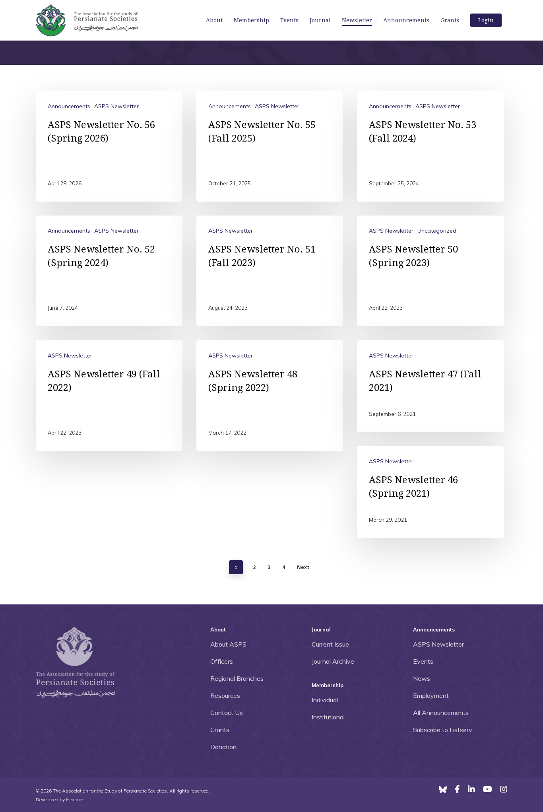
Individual (325, 700)
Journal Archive (333, 661)
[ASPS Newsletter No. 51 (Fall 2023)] (269, 271)
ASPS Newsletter (116, 106)
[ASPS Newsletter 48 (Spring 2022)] (269, 395)
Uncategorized (436, 230)
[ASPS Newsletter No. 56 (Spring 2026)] (109, 146)
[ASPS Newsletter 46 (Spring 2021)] (430, 492)
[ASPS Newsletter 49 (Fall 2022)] (109, 395)
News (421, 678)
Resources (225, 695)
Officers (221, 661)
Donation (223, 747)
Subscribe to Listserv (442, 730)
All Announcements (441, 713)
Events (423, 661)
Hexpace (75, 799)
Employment (431, 695)
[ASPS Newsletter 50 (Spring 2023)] (430, 271)
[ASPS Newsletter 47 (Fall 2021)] (430, 386)
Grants (219, 730)
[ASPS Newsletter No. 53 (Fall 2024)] (430, 146)
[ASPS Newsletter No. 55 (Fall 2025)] (269, 146)
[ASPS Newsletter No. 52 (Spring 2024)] (109, 271)
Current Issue (330, 644)
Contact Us (226, 713)
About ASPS (228, 644)
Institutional (328, 717)
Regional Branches (237, 678)
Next (303, 567)
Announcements (69, 106)
